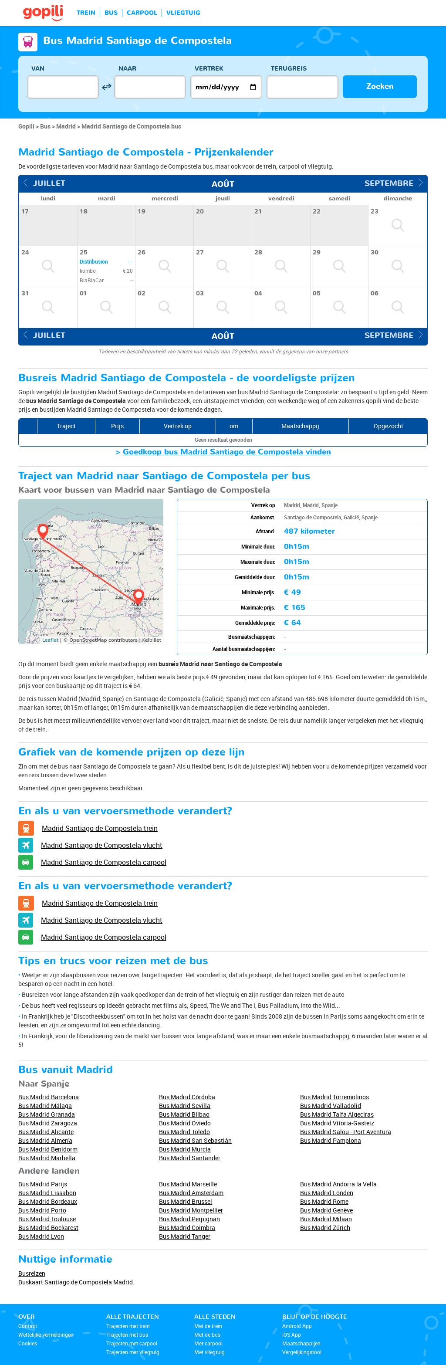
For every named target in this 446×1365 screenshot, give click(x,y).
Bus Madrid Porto (42, 1210)
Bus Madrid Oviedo (185, 1123)
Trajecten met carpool (131, 1343)
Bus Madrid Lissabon (47, 1193)
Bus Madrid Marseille (188, 1184)
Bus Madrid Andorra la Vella (338, 1184)
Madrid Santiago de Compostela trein (100, 828)
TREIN (86, 13)
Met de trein (208, 1325)
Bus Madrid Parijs (42, 1184)
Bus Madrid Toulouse (47, 1219)
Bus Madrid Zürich (325, 1227)
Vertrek (209, 68)
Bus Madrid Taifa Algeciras (337, 1114)
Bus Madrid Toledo (184, 1132)
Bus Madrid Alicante (46, 1132)
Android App (297, 1325)
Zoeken (380, 86)
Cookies (27, 1343)
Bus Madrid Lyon (41, 1236)
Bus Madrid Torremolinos (334, 1097)
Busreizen (31, 1273)
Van (37, 68)
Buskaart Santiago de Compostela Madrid (75, 1282)
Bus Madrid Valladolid (330, 1105)
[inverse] (106, 87)
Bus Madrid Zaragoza (47, 1123)
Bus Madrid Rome (324, 1201)
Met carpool (208, 1343)
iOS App (291, 1334)
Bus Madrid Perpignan (189, 1219)
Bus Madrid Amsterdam (191, 1193)
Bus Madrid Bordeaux (47, 1201)
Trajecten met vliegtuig (132, 1351)
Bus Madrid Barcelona (48, 1097)
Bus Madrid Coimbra (187, 1227)
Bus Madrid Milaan (326, 1219)
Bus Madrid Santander (189, 1158)
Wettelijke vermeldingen (46, 1334)
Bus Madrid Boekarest (48, 1227)
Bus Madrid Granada (46, 1114)
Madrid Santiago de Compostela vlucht (101, 845)
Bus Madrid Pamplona (330, 1140)
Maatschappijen (301, 1343)
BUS (111, 13)
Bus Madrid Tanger (184, 1236)
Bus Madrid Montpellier (191, 1210)
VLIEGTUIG (183, 13)
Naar (127, 68)
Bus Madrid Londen (326, 1193)
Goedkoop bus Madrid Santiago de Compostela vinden (227, 452)
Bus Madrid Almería (45, 1140)
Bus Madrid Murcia (185, 1149)
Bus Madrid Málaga (45, 1105)
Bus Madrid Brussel (185, 1201)
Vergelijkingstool (301, 1351)
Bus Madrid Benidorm (48, 1149)
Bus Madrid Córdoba (187, 1097)
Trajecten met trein (128, 1325)
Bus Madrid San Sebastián (195, 1140)
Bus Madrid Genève (326, 1210)
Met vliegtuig (209, 1351)
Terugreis (289, 68)
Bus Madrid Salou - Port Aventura (345, 1132)
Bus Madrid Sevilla (184, 1105)
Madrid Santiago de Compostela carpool (103, 862)
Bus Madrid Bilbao (184, 1114)
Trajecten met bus (127, 1334)
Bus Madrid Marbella (46, 1158)
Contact (27, 1325)
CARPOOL (142, 13)
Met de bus (207, 1334)
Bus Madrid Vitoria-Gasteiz (337, 1123)
